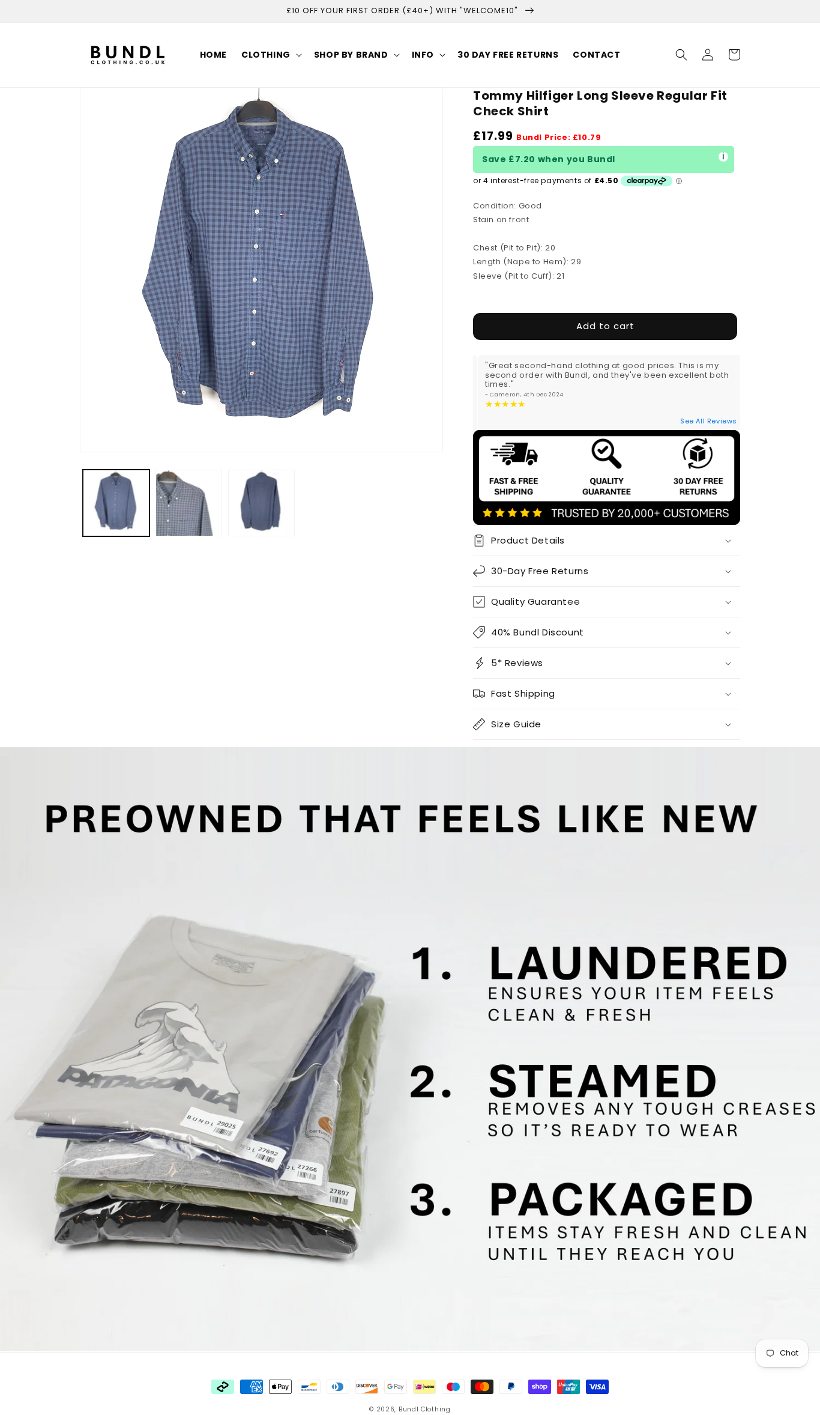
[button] (270, 54)
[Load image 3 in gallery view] (261, 503)
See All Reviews (708, 421)
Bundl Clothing (425, 1409)
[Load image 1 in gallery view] (116, 503)
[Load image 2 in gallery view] (188, 503)
